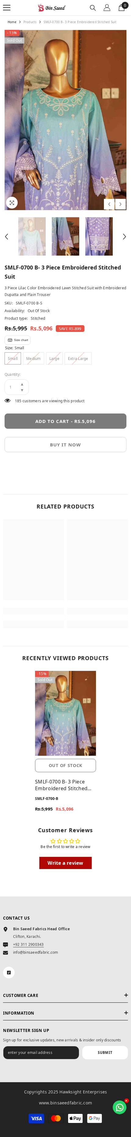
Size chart (21, 340)
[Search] (93, 8)
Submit (105, 1052)
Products (30, 22)
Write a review (65, 863)
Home (12, 22)
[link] (33, 611)
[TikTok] (9, 972)
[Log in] (107, 7)
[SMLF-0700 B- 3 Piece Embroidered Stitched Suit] (65, 713)
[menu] (6, 7)
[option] (65, 120)
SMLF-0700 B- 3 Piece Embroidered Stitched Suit (61, 785)
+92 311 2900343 (28, 944)
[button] (109, 204)
